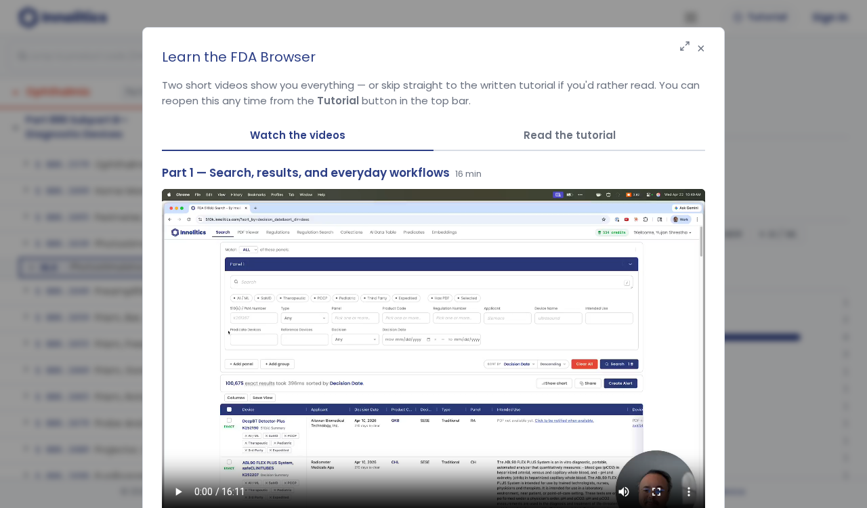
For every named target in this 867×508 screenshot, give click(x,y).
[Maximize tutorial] (685, 47)
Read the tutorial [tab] (570, 135)
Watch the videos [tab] (297, 135)
